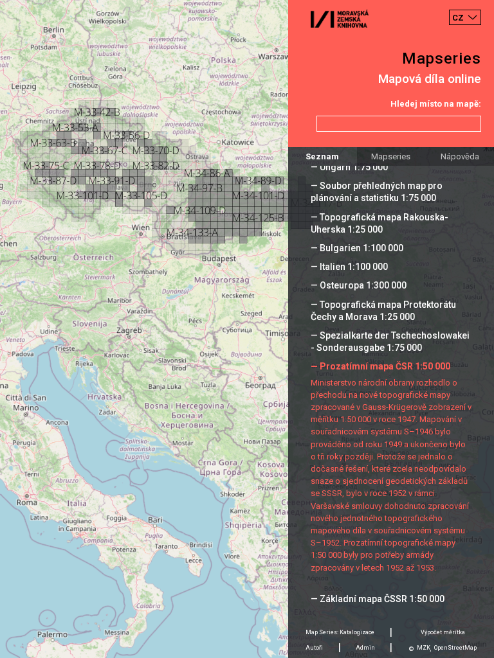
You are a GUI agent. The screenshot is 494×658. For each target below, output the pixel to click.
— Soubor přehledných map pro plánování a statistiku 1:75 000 (377, 192)
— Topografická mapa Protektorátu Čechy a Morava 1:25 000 (383, 310)
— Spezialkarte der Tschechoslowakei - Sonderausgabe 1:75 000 (390, 341)
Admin (365, 648)
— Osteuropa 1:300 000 (359, 285)
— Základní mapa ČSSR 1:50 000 (377, 599)
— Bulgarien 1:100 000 (357, 248)
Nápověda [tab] (460, 156)
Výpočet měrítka (443, 632)
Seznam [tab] (322, 156)
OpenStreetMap (455, 648)
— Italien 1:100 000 (349, 267)
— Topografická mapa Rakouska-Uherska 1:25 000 (379, 223)
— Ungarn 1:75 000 (349, 167)
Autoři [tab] (314, 648)
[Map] (247, 329)
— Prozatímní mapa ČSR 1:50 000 (380, 366)
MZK (423, 648)
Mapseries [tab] (390, 156)
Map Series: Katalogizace (340, 632)
